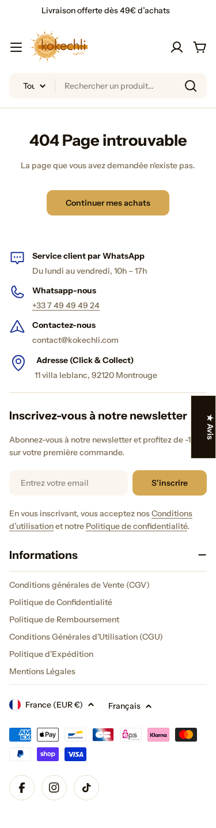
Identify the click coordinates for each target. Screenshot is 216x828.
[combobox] (108, 86)
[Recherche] (191, 86)
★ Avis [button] (210, 427)
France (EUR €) (54, 705)
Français (124, 706)
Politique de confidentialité (136, 526)
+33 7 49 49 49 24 (66, 305)
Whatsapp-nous (64, 290)
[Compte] (177, 47)
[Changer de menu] (16, 47)
